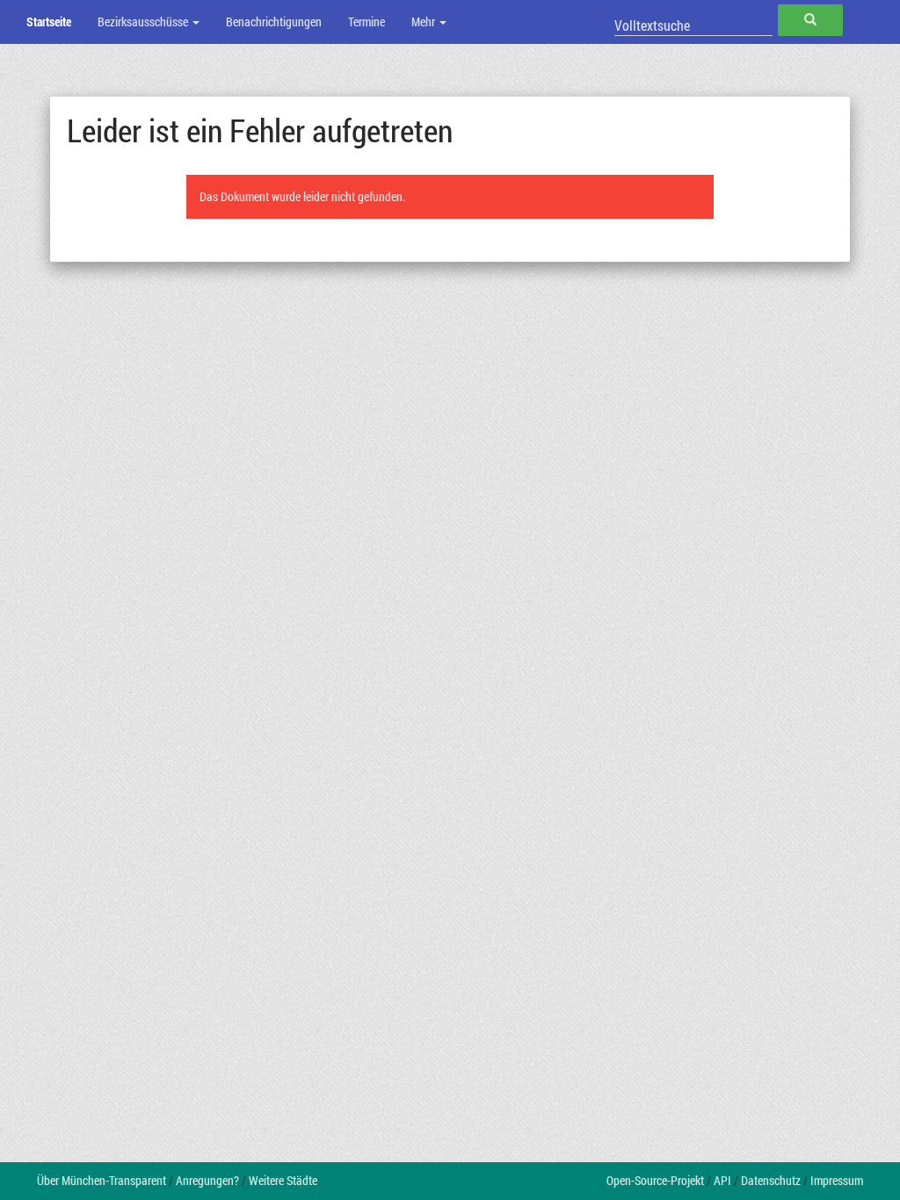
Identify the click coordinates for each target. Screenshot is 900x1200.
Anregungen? (207, 1180)
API (722, 1180)
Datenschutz (771, 1180)
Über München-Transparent (101, 1180)
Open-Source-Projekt (655, 1180)
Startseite (48, 21)
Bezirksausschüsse (144, 21)
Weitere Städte (283, 1180)
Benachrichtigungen (274, 21)
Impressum (836, 1180)
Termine (366, 21)
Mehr (424, 21)
